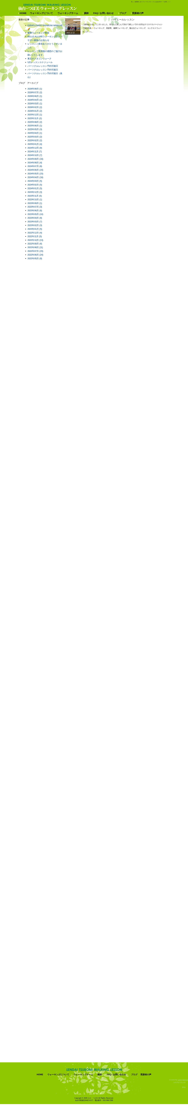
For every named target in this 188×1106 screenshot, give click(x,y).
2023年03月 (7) (34, 221)
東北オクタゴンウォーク (39, 58)
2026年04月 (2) (34, 100)
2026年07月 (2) (34, 92)
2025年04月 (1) (34, 133)
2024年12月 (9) (34, 148)
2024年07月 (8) (34, 166)
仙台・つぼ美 (93, 1098)
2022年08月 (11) (35, 247)
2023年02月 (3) (34, 225)
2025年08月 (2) (34, 122)
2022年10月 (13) (35, 240)
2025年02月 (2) (34, 140)
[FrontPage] (94, 1069)
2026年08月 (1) (34, 89)
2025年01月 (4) (34, 144)
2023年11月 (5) (34, 196)
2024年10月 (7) (34, 155)
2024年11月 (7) (34, 151)
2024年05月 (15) (35, 173)
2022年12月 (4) (34, 233)
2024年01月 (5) (34, 188)
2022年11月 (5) (34, 236)
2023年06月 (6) (34, 210)
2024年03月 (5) (34, 181)
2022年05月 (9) (34, 258)
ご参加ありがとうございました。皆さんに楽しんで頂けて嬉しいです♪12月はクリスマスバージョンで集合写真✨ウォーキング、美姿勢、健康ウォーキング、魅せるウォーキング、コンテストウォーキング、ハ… (122, 28)
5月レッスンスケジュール (40, 62)
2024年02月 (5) (34, 185)
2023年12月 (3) (34, 192)
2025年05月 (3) (34, 129)
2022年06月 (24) (35, 255)
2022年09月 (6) (34, 243)
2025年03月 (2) (34, 137)
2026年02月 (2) (34, 107)
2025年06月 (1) (34, 125)
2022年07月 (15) (35, 251)
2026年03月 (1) (34, 103)
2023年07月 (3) (34, 207)
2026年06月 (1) (34, 96)
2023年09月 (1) (34, 203)
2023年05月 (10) (35, 214)
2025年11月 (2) (34, 118)
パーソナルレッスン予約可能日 (42, 66)
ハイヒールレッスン (122, 19)
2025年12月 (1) (34, 114)
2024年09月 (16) (35, 159)
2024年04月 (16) (35, 177)
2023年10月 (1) (34, 199)
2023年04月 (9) (34, 218)
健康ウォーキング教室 (38, 33)
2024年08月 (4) (34, 162)
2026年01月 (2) (34, 111)
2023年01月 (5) (34, 229)
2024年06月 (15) (35, 170)
